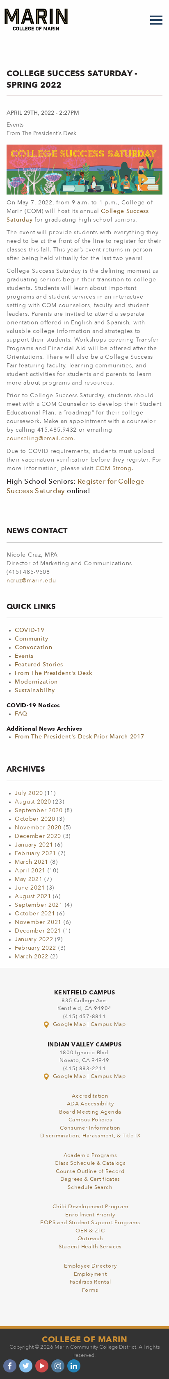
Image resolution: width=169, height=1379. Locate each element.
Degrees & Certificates (90, 1179)
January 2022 (34, 939)
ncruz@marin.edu (31, 581)
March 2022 (31, 957)
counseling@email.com (40, 439)
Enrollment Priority (90, 1215)
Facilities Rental (90, 1282)
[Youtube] (41, 1365)
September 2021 (39, 905)
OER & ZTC (90, 1231)
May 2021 (29, 879)
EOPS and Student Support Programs (90, 1222)
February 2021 (35, 853)
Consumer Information (90, 1128)
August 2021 (33, 896)
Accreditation (90, 1096)
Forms (90, 1290)
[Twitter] (25, 1365)
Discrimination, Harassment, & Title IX (90, 1136)
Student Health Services (90, 1247)
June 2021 (30, 888)
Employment (90, 1274)
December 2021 (38, 931)
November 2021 (38, 922)
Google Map (69, 1024)
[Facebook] (9, 1365)
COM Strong (114, 468)
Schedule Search (90, 1187)
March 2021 (31, 862)
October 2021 (35, 914)
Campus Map (108, 1024)
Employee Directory (90, 1266)
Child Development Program (90, 1206)
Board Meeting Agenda (90, 1112)
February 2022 (35, 948)
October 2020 (35, 819)
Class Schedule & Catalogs (90, 1163)
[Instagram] (57, 1365)
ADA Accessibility (90, 1104)
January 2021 (34, 845)
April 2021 (30, 871)
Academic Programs (90, 1155)
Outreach (90, 1238)
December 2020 (38, 836)
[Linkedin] (73, 1365)
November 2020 (38, 828)
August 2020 (33, 802)
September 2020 (39, 810)
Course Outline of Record (90, 1171)
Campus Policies (90, 1120)
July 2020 (29, 793)
